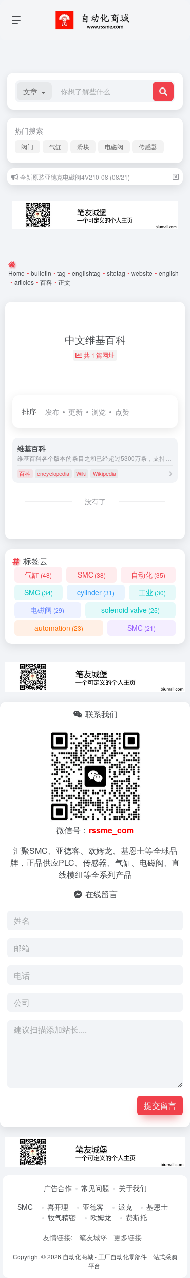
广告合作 (58, 1188)
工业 (152, 592)
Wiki (81, 473)
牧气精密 (62, 1217)
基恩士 (157, 1207)
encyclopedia (53, 473)
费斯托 (136, 1217)
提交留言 (160, 1105)
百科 (24, 473)
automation (58, 628)
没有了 (95, 501)
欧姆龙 (100, 1217)
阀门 (27, 146)
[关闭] (176, 176)
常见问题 (95, 1188)
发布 (52, 412)
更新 (75, 412)
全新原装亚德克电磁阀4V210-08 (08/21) (75, 176)
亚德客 (93, 1207)
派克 (125, 1207)
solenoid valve (130, 610)
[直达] (171, 473)
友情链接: (58, 1237)
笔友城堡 (93, 1237)
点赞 (122, 412)
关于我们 (133, 1188)
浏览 (99, 412)
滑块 (83, 146)
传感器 (148, 146)
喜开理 (57, 1207)
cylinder (96, 592)
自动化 (148, 574)
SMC (92, 574)
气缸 (55, 146)
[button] (34, 91)
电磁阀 (114, 146)
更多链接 (127, 1237)
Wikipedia (104, 473)
